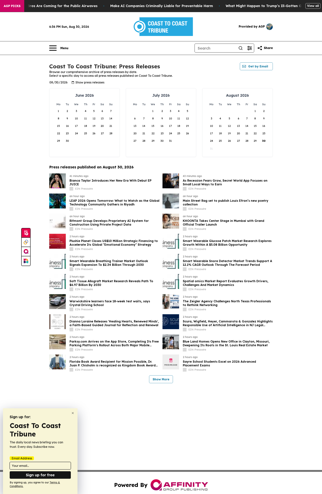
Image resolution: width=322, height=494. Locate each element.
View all (313, 6)
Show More (161, 379)
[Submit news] (26, 233)
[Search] (240, 48)
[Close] (73, 413)
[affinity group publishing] (26, 251)
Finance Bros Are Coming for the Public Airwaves (55, 6)
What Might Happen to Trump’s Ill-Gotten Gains (267, 6)
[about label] (71, 189)
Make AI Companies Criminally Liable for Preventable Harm (161, 6)
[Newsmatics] (26, 261)
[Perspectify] (26, 242)
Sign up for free (40, 475)
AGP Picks (12, 6)
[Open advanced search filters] (249, 48)
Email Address (22, 458)
